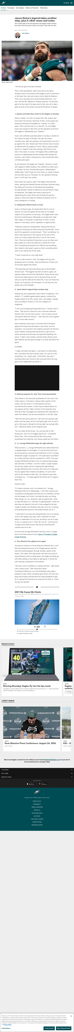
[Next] (45, 626)
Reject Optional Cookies (63, 1028)
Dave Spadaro (25, 33)
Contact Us (37, 810)
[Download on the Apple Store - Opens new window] (30, 784)
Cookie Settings (37, 822)
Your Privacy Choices (37, 819)
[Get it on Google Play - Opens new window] (42, 785)
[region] (37, 1022)
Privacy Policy (37, 801)
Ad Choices (37, 816)
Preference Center (37, 825)
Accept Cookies (49, 1028)
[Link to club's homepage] (3, 2)
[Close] (71, 1016)
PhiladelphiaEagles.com (51, 760)
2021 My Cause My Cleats (28, 592)
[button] (37, 378)
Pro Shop (66, 3)
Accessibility (37, 804)
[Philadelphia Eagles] (37, 792)
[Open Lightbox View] (37, 617)
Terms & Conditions (37, 807)
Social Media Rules (37, 813)
